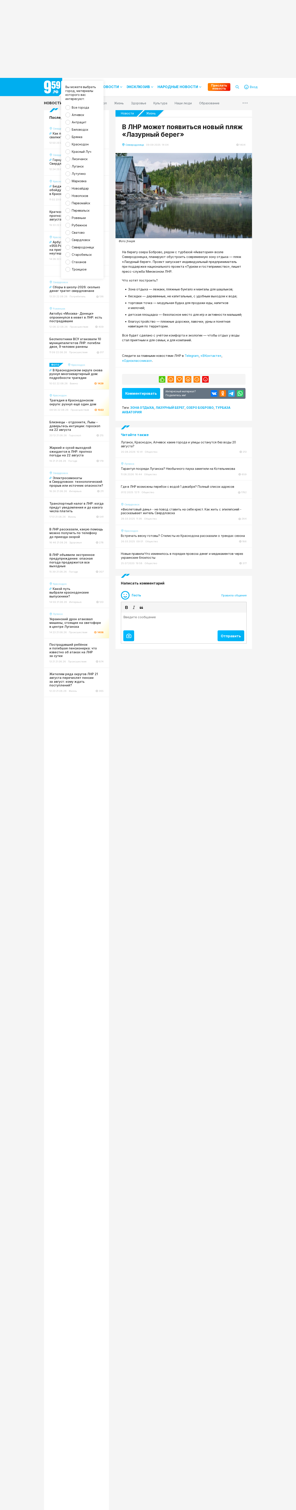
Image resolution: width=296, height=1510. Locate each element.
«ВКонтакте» (210, 356)
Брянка (77, 137)
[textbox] (184, 620)
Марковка (79, 181)
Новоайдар (80, 188)
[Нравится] (162, 379)
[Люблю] (179, 379)
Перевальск (80, 210)
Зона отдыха (142, 407)
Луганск (78, 166)
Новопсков (80, 196)
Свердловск (81, 240)
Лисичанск (80, 159)
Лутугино (79, 173)
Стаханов (79, 262)
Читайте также (135, 435)
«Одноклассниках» (137, 361)
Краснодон (80, 144)
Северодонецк (83, 247)
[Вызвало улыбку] (171, 379)
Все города (80, 107)
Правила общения (234, 595)
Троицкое (79, 269)
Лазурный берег (170, 407)
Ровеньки (79, 218)
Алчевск (78, 115)
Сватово (78, 232)
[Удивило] (188, 379)
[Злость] (205, 379)
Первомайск (81, 203)
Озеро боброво (200, 407)
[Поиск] (237, 87)
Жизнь (151, 113)
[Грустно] (197, 379)
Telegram (192, 356)
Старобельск (82, 254)
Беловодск (80, 129)
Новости (53, 103)
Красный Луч (81, 151)
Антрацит (79, 122)
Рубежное (79, 225)
